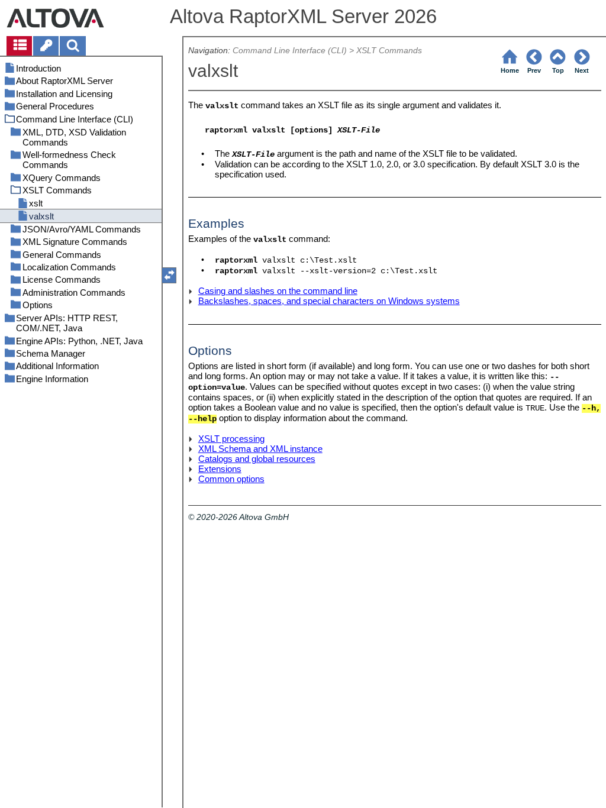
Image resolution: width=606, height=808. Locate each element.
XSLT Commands (389, 50)
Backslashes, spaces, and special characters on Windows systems (329, 301)
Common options (231, 479)
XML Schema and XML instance (260, 449)
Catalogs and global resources (256, 459)
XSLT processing (231, 439)
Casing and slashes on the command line (277, 291)
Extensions (219, 469)
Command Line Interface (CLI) (290, 50)
